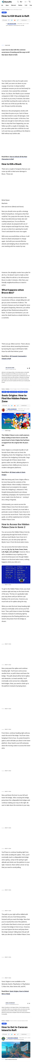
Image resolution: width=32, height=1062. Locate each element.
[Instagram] (29, 1003)
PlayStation (14, 391)
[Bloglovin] (29, 368)
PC (8, 391)
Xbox (25, 391)
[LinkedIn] (27, 368)
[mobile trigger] (29, 1)
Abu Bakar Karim (11, 23)
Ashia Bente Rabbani (12, 1037)
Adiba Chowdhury (12, 409)
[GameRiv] (7, 1)
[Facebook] (28, 1003)
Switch (20, 391)
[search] (18, 1)
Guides (4, 12)
